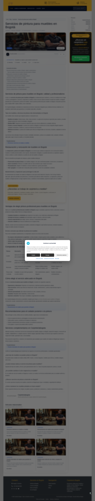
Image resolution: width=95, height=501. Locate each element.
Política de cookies (39, 258)
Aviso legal (57, 258)
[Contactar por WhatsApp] (92, 494)
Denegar (47, 255)
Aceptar (33, 255)
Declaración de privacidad (49, 258)
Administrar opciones (61, 255)
